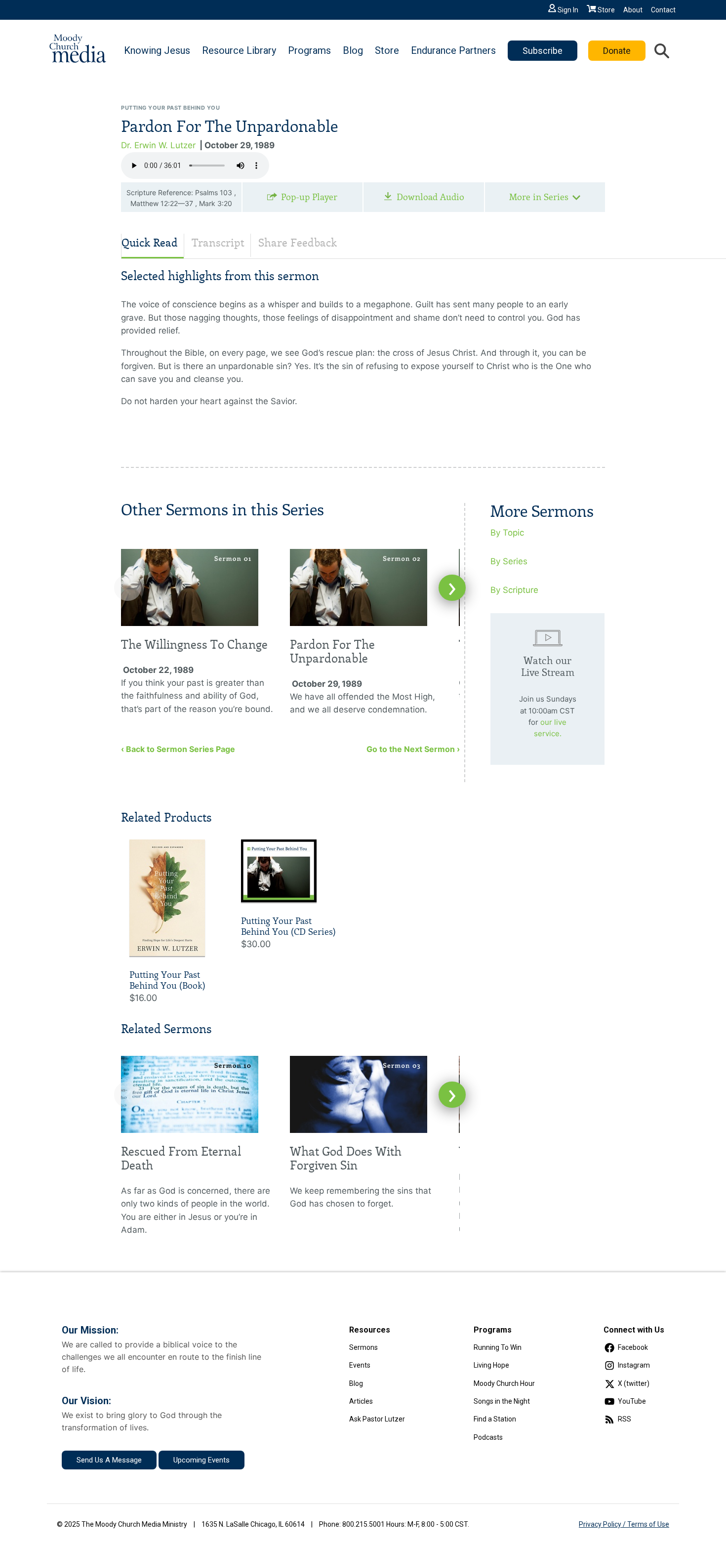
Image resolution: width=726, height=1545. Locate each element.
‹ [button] (127, 588)
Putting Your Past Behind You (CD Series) (288, 926)
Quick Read (149, 243)
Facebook (633, 1347)
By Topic (507, 533)
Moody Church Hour (504, 1383)
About (633, 10)
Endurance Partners (453, 50)
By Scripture (514, 590)
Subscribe (543, 50)
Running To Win (498, 1347)
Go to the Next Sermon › (413, 749)
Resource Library (239, 50)
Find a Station (495, 1419)
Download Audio (430, 197)
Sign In (568, 10)
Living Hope (491, 1365)
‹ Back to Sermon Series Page (178, 749)
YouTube (632, 1401)
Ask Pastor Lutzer (377, 1419)
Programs (309, 50)
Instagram (634, 1365)
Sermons (363, 1347)
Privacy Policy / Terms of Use (624, 1524)
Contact (663, 10)
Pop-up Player (309, 197)
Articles (361, 1401)
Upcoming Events (201, 1460)
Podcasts (488, 1437)
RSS (624, 1419)
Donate (617, 50)
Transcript (218, 243)
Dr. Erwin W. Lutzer (158, 145)
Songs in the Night (502, 1401)
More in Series (538, 197)
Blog (353, 50)
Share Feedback (297, 243)
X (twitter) (633, 1383)
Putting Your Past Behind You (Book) (167, 980)
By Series (508, 561)
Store (606, 10)
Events (359, 1365)
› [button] (452, 588)
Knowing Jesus (157, 50)
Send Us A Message (109, 1460)
